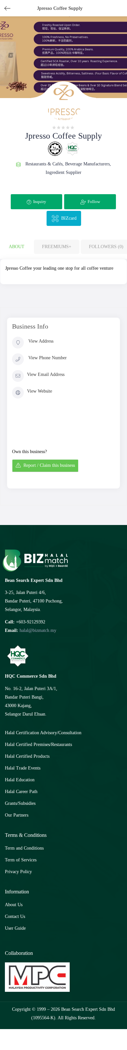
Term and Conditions (24, 848)
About (16, 246)
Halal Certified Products (27, 756)
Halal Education (20, 779)
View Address (40, 341)
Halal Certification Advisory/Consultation (43, 732)
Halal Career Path (21, 791)
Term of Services (20, 859)
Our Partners (16, 815)
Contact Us (15, 916)
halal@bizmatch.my (38, 630)
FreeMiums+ (56, 246)
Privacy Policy (18, 871)
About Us (13, 904)
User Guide (15, 928)
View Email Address (45, 374)
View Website (39, 391)
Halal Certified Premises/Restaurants (38, 744)
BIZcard (69, 218)
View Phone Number (47, 357)
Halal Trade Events (22, 768)
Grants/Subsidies (20, 803)
